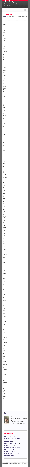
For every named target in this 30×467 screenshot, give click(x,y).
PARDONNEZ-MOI (8, 436)
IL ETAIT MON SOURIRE (10, 439)
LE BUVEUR (7, 456)
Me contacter (7, 428)
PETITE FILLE (7, 449)
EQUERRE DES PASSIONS (11, 447)
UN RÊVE (6, 441)
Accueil (4, 10)
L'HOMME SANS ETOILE (10, 453)
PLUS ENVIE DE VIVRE (10, 443)
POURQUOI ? (7, 451)
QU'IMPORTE (7, 445)
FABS (5, 16)
